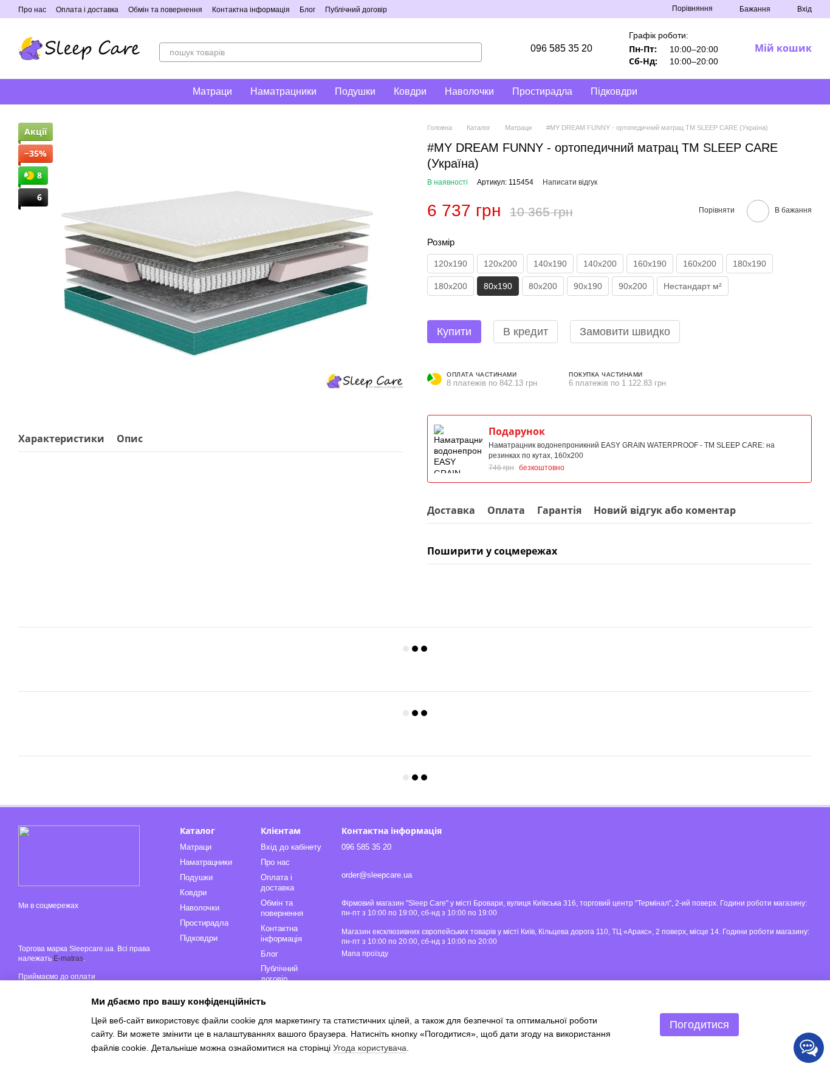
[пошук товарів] (472, 52)
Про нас (32, 9)
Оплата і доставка (87, 9)
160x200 (699, 263)
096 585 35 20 (561, 48)
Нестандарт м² (693, 286)
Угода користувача (369, 1048)
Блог (307, 9)
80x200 (543, 286)
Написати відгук (570, 182)
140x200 (600, 263)
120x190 (450, 263)
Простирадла (542, 91)
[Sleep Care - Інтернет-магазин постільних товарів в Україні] (79, 855)
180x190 (749, 263)
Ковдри (410, 91)
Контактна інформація (251, 9)
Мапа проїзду (364, 953)
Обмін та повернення (165, 9)
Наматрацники (283, 91)
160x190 (650, 263)
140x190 (550, 263)
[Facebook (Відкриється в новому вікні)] (419, 9)
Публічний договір (356, 9)
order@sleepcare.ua (376, 874)
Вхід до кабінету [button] (291, 847)
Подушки (355, 91)
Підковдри (614, 91)
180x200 (450, 286)
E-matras (68, 958)
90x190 (588, 286)
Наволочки (469, 91)
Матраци (212, 91)
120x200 (500, 263)
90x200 (633, 286)
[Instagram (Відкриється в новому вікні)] (404, 9)
